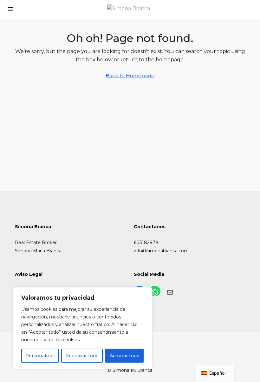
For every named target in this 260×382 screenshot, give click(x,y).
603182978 (146, 242)
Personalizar (39, 355)
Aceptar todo (125, 355)
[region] (82, 328)
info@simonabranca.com (161, 251)
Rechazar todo (82, 355)
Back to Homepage (130, 75)
